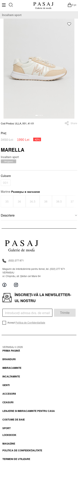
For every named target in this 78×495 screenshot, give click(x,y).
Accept (26, 322)
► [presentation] (75, 201)
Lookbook (9, 435)
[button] (36, 115)
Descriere (8, 215)
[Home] (43, 5)
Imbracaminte (11, 368)
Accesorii (9, 393)
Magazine (8, 443)
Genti (6, 385)
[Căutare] (11, 4)
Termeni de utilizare (16, 459)
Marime (20, 192)
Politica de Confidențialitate (30, 322)
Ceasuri (7, 402)
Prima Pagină (11, 350)
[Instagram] (16, 285)
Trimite (65, 312)
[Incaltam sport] (39, 69)
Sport (6, 428)
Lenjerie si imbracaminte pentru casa (28, 411)
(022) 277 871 (16, 260)
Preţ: (4, 133)
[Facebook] (4, 285)
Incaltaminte (11, 376)
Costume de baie (13, 419)
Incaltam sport (12, 15)
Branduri (9, 359)
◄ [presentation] (3, 201)
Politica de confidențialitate (22, 450)
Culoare (6, 176)
